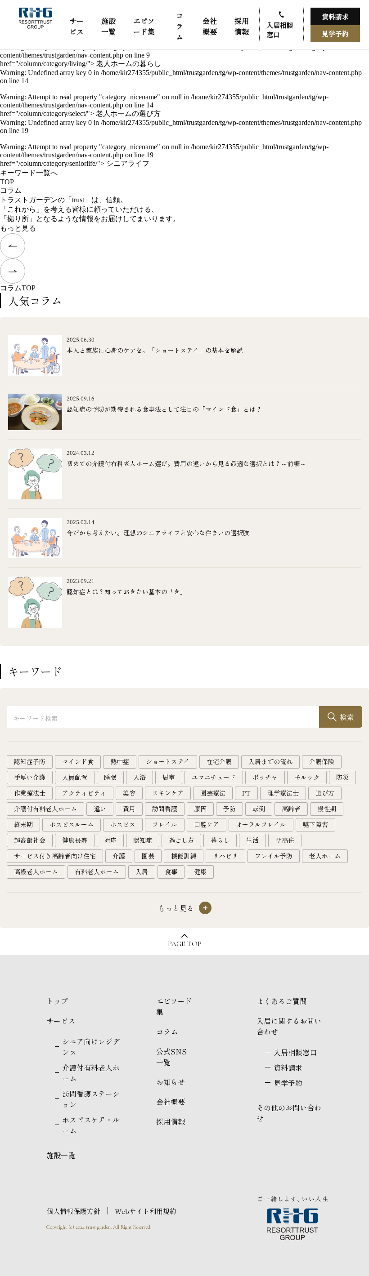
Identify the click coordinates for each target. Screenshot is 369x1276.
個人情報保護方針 (73, 1211)
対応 (110, 840)
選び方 (324, 792)
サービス (76, 26)
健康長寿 (74, 840)
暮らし (220, 840)
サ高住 (284, 840)
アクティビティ (84, 792)
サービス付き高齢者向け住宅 (55, 855)
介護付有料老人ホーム (45, 808)
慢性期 (326, 808)
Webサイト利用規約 (145, 1211)
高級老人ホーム (36, 871)
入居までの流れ (270, 761)
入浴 (139, 777)
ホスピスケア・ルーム (91, 1125)
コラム (179, 26)
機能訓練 (183, 855)
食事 (171, 871)
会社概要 (209, 26)
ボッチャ (265, 777)
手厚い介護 (29, 777)
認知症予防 (29, 761)
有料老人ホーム (97, 871)
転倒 (258, 808)
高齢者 (291, 808)
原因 (200, 808)
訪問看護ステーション (91, 1099)
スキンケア (168, 792)
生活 (252, 840)
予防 (229, 808)
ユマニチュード (214, 777)
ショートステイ (168, 761)
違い (100, 808)
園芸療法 (212, 792)
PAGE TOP (185, 943)
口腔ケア (206, 824)
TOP (7, 182)
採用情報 (241, 26)
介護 (118, 855)
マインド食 (78, 761)
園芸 (148, 855)
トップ (57, 1001)
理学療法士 (283, 792)
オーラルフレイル (261, 824)
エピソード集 (144, 26)
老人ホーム (325, 855)
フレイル (164, 824)
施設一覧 (108, 26)
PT (246, 792)
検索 (347, 716)
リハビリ (225, 855)
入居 (141, 871)
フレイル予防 (273, 855)
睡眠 (110, 777)
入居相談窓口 (279, 29)
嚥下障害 (315, 824)
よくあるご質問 (281, 1001)
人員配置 (74, 777)
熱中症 (119, 761)
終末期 (23, 824)
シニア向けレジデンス (91, 1047)
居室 (168, 777)
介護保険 (321, 761)
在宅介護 (219, 761)
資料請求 (335, 16)
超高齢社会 (29, 840)
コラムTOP (18, 288)
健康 (200, 871)
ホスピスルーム (72, 824)
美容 (129, 792)
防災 (342, 777)
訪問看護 (164, 808)
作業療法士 (29, 792)
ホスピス (122, 824)
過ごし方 (181, 840)
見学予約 (335, 33)
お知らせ (170, 1081)
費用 (129, 808)
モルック (307, 777)
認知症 (142, 840)
